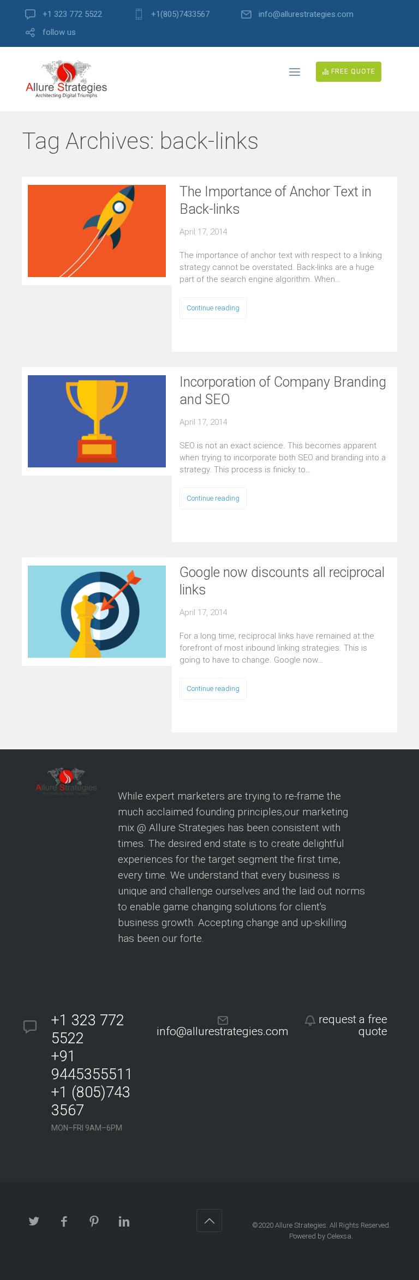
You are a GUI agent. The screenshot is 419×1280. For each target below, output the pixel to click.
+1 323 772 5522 (72, 14)
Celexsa (339, 1236)
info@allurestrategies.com (306, 14)
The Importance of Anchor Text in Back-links (275, 200)
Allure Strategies (300, 1225)
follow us (59, 32)
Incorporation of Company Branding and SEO (282, 390)
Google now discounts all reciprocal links (282, 581)
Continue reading (213, 308)
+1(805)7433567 (180, 14)
